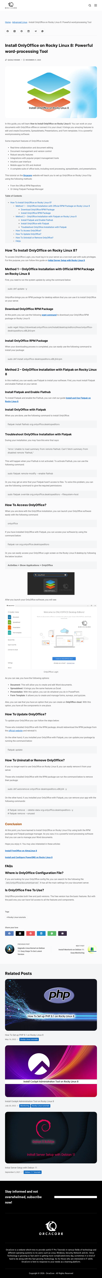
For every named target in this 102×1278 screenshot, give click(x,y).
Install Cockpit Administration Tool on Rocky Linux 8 (29, 1101)
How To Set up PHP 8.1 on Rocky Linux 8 (24, 1035)
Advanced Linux (19, 22)
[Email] (62, 933)
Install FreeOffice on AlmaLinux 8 (21, 850)
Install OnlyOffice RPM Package (36, 213)
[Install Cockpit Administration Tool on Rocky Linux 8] (51, 1071)
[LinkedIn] (28, 31)
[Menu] (95, 5)
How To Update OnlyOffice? (28, 234)
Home (8, 22)
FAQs (18, 241)
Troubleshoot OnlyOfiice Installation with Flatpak (44, 227)
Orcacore (27, 175)
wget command (49, 315)
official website (15, 730)
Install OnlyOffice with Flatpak (35, 223)
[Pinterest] (21, 31)
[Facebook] (7, 31)
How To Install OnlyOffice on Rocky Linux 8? (31, 202)
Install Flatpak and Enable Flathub (37, 220)
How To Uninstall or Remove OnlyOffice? (34, 237)
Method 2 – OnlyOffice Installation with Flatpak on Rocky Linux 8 (46, 216)
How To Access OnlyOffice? (28, 230)
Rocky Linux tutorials (16, 917)
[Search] (90, 5)
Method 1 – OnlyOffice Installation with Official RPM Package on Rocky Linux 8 (53, 206)
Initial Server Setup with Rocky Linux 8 (66, 260)
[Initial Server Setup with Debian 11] (51, 1138)
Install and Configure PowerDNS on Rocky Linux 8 (28, 857)
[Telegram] (35, 31)
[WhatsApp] (42, 31)
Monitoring (24, 1106)
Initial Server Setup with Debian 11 (21, 1167)
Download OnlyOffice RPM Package (37, 209)
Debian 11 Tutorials (33, 1172)
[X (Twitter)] (14, 31)
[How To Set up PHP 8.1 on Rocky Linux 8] (51, 1005)
